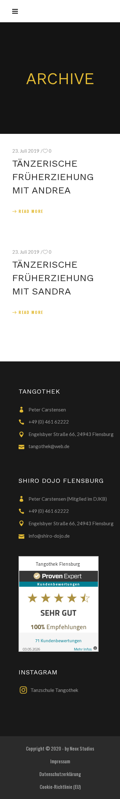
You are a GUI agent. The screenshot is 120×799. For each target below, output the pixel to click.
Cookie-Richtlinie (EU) (60, 786)
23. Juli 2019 (25, 151)
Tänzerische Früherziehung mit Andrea (53, 177)
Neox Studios (82, 748)
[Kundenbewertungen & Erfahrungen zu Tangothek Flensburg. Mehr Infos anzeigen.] (67, 604)
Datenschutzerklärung (60, 773)
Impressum (60, 761)
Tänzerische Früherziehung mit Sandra (53, 278)
